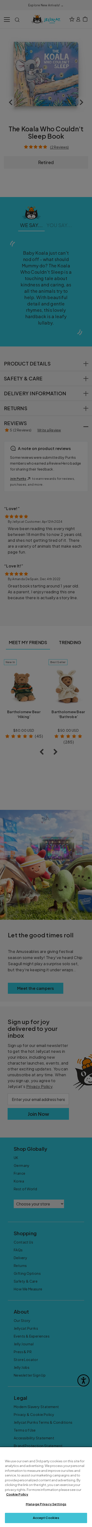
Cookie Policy (17, 1494)
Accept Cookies (46, 1518)
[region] (46, 1487)
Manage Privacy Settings (46, 1504)
